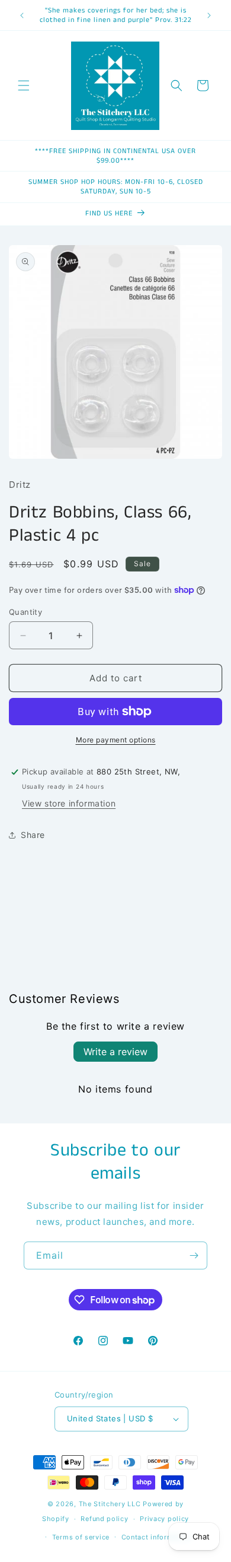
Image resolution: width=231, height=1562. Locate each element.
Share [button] (33, 835)
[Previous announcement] (22, 15)
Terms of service (81, 1537)
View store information (69, 803)
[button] (24, 85)
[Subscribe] (194, 1255)
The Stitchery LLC (110, 1504)
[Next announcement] (209, 15)
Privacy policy (164, 1519)
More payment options (116, 739)
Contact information (156, 1537)
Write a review (115, 1052)
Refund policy (104, 1519)
